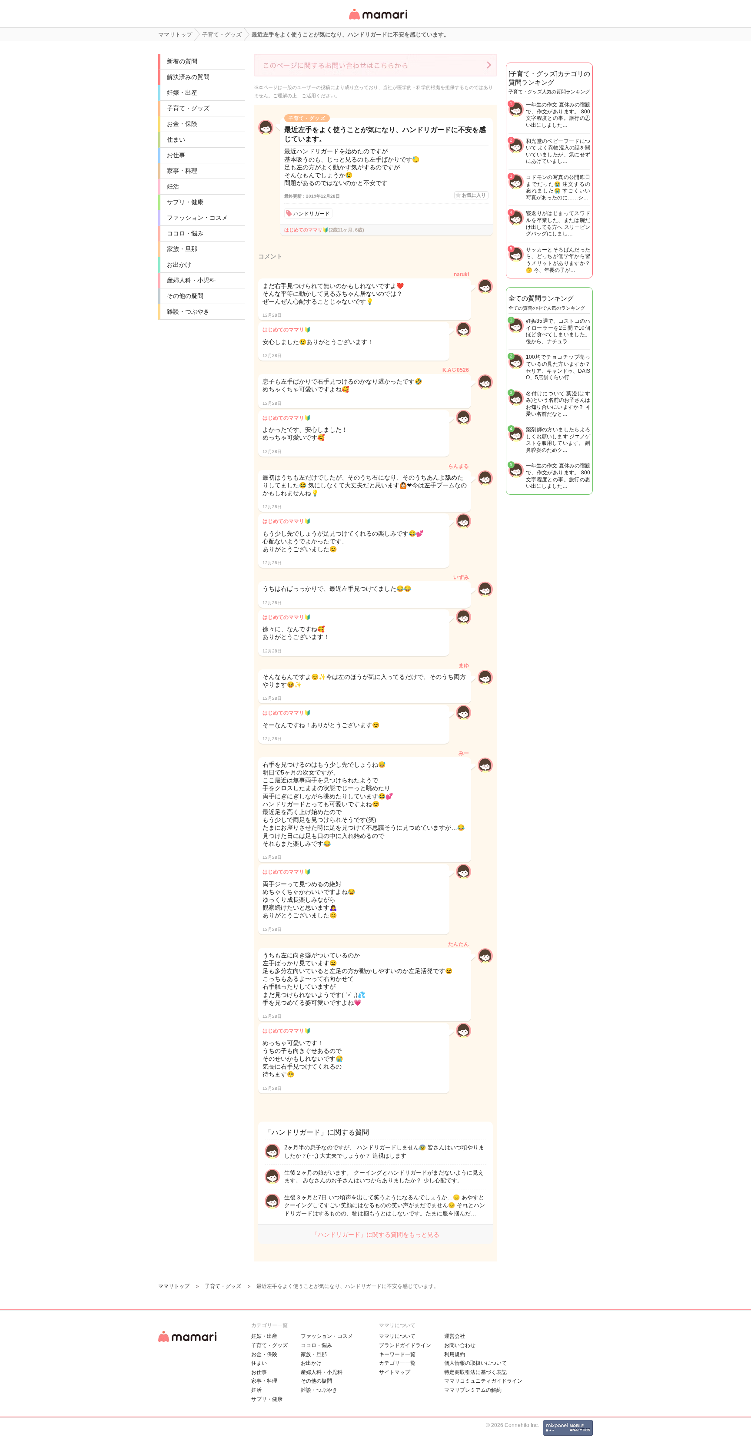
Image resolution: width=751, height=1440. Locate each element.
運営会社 (454, 1336)
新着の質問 (182, 61)
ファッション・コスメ (197, 217)
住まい (176, 139)
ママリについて (397, 1336)
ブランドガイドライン (405, 1345)
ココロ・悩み (185, 233)
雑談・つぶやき (188, 311)
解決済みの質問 (188, 76)
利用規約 (454, 1354)
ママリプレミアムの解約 (473, 1390)
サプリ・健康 (185, 202)
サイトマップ (394, 1372)
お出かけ (179, 264)
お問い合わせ (459, 1345)
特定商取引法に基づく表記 (475, 1372)
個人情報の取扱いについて (475, 1363)
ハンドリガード (311, 214)
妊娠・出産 (182, 92)
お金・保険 (182, 123)
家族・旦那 (182, 248)
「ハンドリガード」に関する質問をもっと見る (375, 1234)
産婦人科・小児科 (191, 280)
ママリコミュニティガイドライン (483, 1381)
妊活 (173, 186)
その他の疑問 (185, 295)
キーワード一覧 (397, 1354)
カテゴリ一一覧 (397, 1363)
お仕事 (176, 155)
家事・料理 (182, 170)
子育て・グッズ (188, 108)
